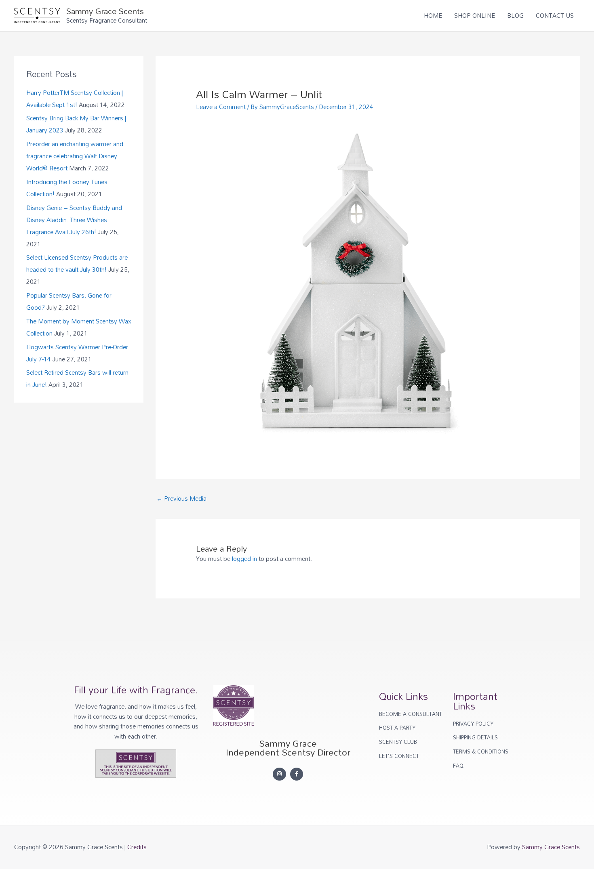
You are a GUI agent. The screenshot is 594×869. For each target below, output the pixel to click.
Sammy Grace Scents (105, 11)
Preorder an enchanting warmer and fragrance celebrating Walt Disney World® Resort (74, 156)
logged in (244, 558)
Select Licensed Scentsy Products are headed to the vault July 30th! (77, 263)
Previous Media (181, 498)
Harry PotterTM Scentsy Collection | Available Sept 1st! (74, 98)
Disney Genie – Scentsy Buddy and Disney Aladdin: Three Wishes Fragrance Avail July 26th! (74, 220)
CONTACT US (555, 15)
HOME (433, 15)
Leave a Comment (221, 107)
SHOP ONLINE (474, 15)
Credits (137, 847)
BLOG (515, 15)
